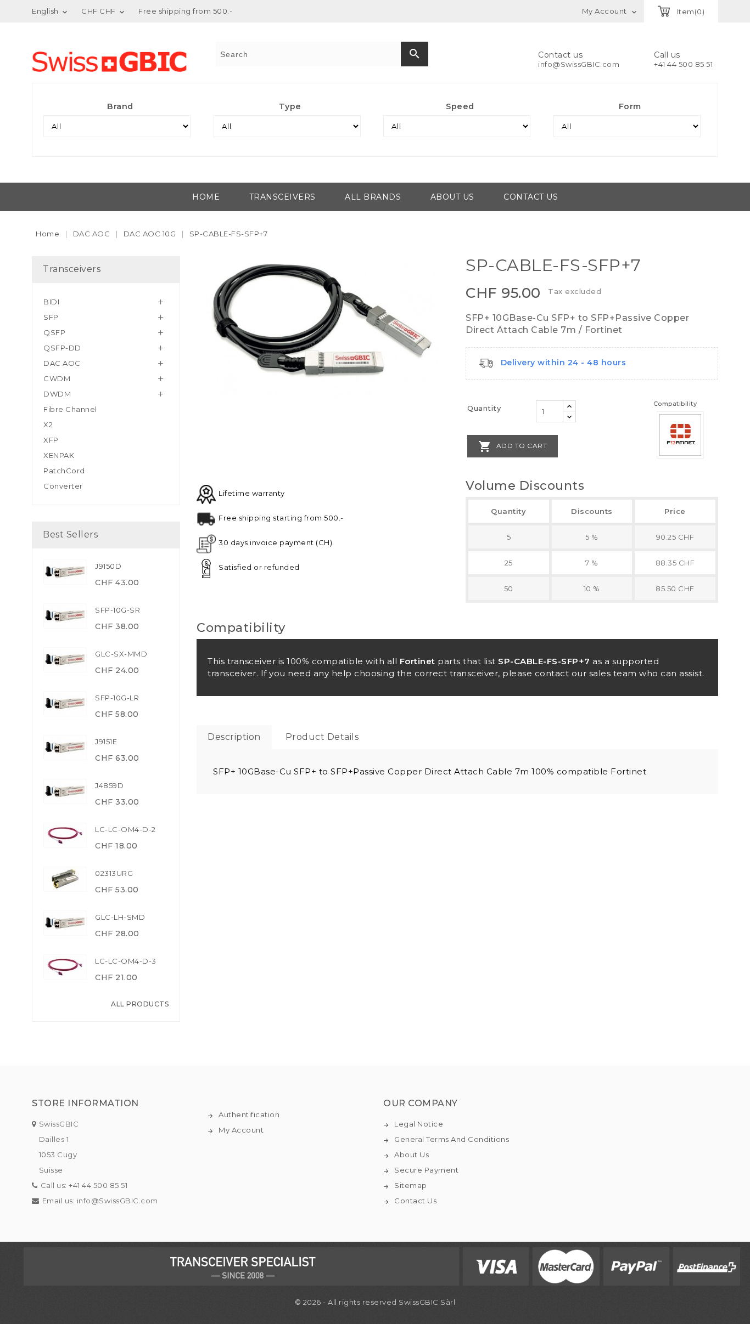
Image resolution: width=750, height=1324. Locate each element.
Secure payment (426, 1169)
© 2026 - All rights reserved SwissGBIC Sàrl (375, 1302)
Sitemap (410, 1185)
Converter (63, 486)
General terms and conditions (451, 1139)
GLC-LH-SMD (120, 917)
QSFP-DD (62, 347)
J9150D (108, 566)
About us (452, 197)
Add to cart (512, 446)
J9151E (106, 741)
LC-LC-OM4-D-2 (125, 829)
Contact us (530, 197)
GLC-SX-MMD (121, 653)
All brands (373, 197)
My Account (241, 1129)
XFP (51, 439)
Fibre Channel (70, 409)
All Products (140, 1004)
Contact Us (415, 1200)
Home (206, 197)
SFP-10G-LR (117, 697)
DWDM (57, 393)
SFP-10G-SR (117, 610)
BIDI (51, 301)
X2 (48, 424)
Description (234, 737)
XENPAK (58, 455)
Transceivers (282, 197)
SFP (51, 317)
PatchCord (64, 470)
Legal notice (418, 1123)
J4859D (109, 785)
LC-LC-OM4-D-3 (125, 961)
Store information (85, 1103)
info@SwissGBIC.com (578, 64)
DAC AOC (62, 363)
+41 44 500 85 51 (683, 64)
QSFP (54, 332)
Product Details (322, 737)
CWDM (56, 378)
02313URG (114, 873)
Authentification (249, 1114)
